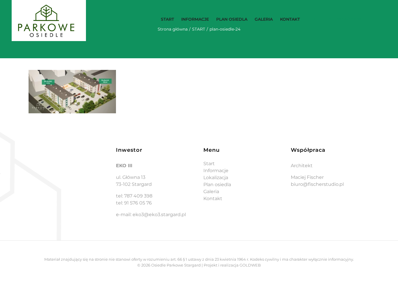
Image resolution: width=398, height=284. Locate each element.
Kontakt (212, 198)
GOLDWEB (250, 265)
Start (209, 163)
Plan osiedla (217, 184)
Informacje (215, 170)
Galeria (211, 191)
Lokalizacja (215, 177)
